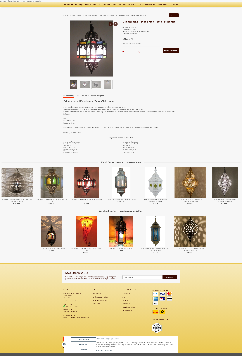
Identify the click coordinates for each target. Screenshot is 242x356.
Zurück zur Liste (69, 15)
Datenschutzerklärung (98, 277)
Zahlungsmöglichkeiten (100, 297)
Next (237, 187)
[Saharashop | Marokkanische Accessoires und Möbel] (64, 4)
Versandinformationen (100, 300)
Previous (4, 187)
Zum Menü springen (36, 1)
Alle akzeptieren (83, 339)
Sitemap (125, 300)
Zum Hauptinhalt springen (8, 1)
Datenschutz (109, 350)
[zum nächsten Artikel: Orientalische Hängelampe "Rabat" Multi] (171, 15)
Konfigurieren (83, 344)
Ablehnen (83, 349)
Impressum (99, 350)
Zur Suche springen (23, 1)
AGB (124, 297)
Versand (138, 43)
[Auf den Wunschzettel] (115, 24)
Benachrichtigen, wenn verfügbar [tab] (90, 96)
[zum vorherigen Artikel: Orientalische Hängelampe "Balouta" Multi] (176, 15)
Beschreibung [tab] (68, 96)
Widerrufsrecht (127, 310)
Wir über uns (97, 293)
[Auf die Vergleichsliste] (111, 24)
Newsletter (96, 304)
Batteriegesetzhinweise (130, 307)
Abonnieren (169, 277)
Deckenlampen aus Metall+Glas (139, 31)
